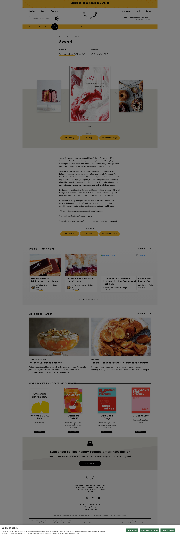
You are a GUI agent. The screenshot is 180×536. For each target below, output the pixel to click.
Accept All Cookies (168, 530)
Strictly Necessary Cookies (149, 530)
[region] (90, 530)
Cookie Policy (75, 533)
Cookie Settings (132, 530)
